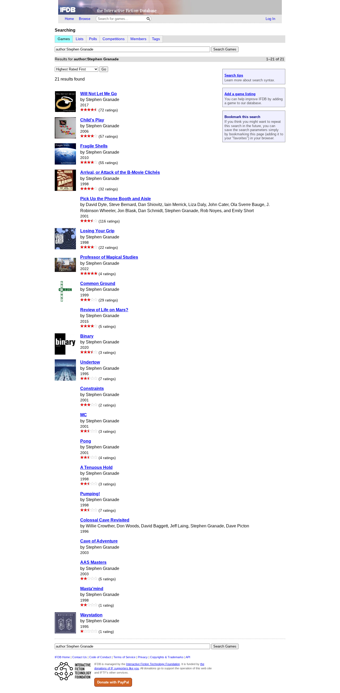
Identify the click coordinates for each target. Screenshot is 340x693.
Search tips (233, 75)
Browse (84, 19)
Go (103, 69)
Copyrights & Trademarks (167, 657)
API (188, 657)
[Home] (170, 7)
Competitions (114, 39)
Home (69, 19)
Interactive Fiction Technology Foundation (153, 664)
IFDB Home (62, 657)
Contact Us (79, 657)
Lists (79, 39)
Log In (270, 19)
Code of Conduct (100, 657)
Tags (156, 39)
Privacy (143, 657)
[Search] (148, 19)
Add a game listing (240, 94)
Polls (93, 39)
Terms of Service (124, 657)
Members (138, 39)
